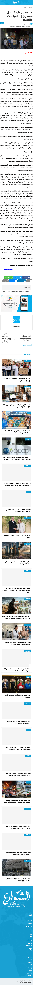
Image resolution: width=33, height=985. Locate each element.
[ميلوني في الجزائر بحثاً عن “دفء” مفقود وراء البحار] (17, 524)
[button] (26, 277)
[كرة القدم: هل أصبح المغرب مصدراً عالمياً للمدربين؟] (17, 684)
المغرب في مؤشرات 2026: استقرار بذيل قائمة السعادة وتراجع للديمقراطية (18, 748)
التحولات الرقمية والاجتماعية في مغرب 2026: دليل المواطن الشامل (16, 405)
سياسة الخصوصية (30, 940)
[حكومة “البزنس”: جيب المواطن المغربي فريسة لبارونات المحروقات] (17, 498)
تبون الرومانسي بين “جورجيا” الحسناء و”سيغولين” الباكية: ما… (19, 722)
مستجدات (28, 361)
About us (30, 958)
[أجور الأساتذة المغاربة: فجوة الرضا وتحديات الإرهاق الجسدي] (17, 367)
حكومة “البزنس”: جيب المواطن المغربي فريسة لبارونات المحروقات (18, 510)
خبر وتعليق (28, 703)
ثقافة (29, 413)
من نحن (31, 935)
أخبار (30, 915)
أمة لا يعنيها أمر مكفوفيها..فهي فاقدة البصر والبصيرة (25, 338)
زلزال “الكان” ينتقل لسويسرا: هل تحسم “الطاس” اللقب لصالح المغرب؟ (18, 827)
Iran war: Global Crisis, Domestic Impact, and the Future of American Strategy (16, 617)
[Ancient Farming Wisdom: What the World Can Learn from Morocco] (17, 762)
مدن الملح (28, 544)
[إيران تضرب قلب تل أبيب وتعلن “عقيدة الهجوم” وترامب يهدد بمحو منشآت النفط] (17, 789)
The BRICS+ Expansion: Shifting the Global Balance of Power (18, 853)
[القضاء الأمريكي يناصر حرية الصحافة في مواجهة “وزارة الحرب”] (17, 867)
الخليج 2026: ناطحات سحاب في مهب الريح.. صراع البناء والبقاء (17, 562)
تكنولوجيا (30, 926)
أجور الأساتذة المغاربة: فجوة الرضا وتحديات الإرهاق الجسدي (17, 379)
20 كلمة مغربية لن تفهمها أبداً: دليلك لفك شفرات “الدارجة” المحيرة (17, 431)
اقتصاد (29, 491)
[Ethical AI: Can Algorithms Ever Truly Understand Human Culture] (17, 631)
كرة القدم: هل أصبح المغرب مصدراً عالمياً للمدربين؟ (18, 695)
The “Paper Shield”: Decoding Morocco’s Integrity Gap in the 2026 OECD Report (16, 457)
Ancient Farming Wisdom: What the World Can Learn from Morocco (18, 774)
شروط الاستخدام (30, 944)
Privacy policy (30, 974)
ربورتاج (2, 23)
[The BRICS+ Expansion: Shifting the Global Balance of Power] (17, 841)
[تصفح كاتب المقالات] (16, 319)
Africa (28, 439)
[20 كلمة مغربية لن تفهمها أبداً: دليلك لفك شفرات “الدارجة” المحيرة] (17, 420)
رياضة (29, 677)
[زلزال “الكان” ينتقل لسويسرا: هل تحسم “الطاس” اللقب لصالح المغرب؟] (17, 815)
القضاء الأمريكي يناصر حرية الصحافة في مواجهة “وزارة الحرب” (18, 879)
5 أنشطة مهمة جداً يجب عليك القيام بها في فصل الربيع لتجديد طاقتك (17, 669)
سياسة (29, 729)
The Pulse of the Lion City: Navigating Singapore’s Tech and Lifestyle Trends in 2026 (16, 590)
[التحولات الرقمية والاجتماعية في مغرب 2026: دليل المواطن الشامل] (17, 393)
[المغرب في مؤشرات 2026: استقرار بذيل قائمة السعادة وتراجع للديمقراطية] (17, 736)
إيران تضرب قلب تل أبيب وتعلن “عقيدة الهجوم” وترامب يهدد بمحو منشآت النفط (17, 800)
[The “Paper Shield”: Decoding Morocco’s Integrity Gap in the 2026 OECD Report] (17, 446)
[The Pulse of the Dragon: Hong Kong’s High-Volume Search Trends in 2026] (17, 472)
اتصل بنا (30, 949)
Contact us (30, 963)
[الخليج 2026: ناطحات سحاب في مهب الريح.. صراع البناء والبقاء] (17, 550)
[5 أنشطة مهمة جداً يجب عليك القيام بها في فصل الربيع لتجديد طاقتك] (17, 658)
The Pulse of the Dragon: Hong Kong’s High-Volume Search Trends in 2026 (17, 484)
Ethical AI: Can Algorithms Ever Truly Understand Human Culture (18, 643)
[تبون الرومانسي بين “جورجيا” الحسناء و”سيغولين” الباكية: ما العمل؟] (17, 710)
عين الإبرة (28, 808)
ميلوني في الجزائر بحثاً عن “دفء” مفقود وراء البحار (16, 536)
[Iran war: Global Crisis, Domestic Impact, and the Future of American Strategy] (17, 605)
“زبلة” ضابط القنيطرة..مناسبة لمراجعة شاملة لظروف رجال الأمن (8, 339)
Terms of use (30, 969)
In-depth (27, 465)
